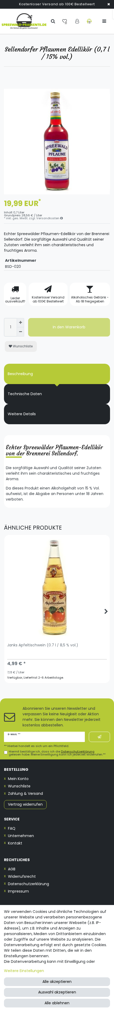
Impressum (18, 891)
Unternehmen (21, 835)
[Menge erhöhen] (20, 322)
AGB (11, 869)
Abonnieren (99, 737)
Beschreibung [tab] (20, 373)
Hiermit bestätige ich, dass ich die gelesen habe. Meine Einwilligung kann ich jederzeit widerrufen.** (57, 753)
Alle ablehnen (57, 1003)
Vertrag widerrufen (25, 804)
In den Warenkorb (69, 327)
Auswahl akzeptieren (57, 992)
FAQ (11, 828)
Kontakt (15, 843)
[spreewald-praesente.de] (24, 21)
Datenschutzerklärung (28, 883)
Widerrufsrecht (22, 876)
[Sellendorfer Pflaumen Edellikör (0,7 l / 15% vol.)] (57, 141)
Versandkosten (48, 218)
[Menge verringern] (20, 332)
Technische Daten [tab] (25, 393)
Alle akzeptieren (57, 981)
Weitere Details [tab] (22, 414)
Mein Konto (18, 778)
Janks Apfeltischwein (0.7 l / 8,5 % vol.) (42, 645)
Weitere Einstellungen (24, 970)
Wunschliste (22, 346)
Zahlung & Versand (25, 793)
